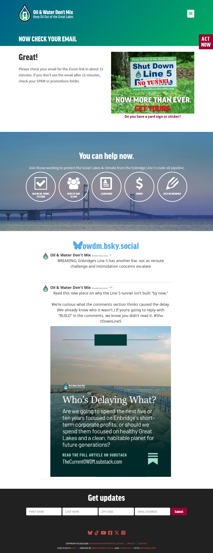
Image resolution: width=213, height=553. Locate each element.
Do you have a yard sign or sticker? (153, 116)
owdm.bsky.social (111, 245)
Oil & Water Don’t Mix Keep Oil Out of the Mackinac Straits (46, 12)
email (74, 548)
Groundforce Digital (103, 548)
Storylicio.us (126, 548)
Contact (142, 543)
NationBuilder (148, 548)
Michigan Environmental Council (106, 543)
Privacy (131, 543)
